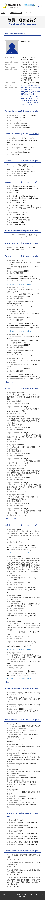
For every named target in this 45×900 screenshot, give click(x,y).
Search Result (16, 13)
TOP (3, 13)
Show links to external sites (20, 284)
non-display (33, 111)
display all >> (11, 382)
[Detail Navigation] (38, 5)
